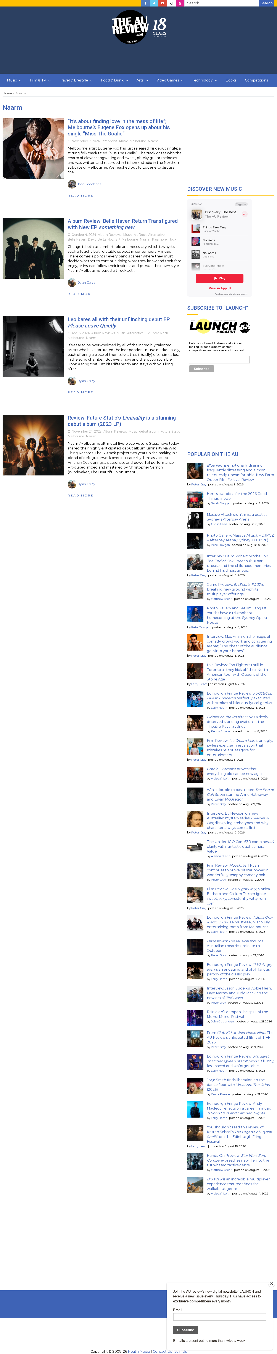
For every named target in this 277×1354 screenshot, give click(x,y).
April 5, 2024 (81, 333)
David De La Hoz (101, 239)
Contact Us (162, 1351)
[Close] (271, 1283)
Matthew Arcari (221, 599)
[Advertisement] (138, 59)
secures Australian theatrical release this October (235, 946)
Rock (172, 239)
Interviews (109, 141)
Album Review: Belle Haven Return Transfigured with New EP (123, 224)
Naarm (153, 141)
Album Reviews (109, 235)
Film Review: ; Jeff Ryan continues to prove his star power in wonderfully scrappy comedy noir (238, 870)
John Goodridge (222, 1021)
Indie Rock (160, 333)
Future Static (170, 431)
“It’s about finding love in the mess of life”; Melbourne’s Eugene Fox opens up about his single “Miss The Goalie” (119, 127)
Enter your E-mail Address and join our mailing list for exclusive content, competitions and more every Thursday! (216, 347)
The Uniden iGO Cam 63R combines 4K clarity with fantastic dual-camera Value (240, 846)
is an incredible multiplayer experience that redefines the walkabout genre (238, 1184)
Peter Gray (198, 484)
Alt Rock (140, 235)
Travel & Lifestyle (73, 80)
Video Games (167, 80)
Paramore (159, 239)
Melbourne (138, 141)
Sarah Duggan (221, 503)
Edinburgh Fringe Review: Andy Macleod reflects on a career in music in (239, 1108)
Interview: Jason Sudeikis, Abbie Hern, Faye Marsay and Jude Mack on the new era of (239, 993)
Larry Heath (199, 684)
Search (267, 3)
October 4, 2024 (84, 235)
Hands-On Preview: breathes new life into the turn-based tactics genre (238, 1160)
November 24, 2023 (86, 431)
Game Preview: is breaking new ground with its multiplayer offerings (235, 589)
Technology (202, 80)
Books (231, 80)
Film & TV (38, 80)
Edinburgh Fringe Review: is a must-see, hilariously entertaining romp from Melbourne (240, 922)
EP (117, 239)
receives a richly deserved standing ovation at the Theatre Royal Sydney (237, 722)
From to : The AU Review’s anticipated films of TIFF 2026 (240, 1037)
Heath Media (139, 1351)
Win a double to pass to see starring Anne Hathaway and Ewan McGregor (240, 794)
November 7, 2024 (86, 141)
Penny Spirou (220, 731)
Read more (80, 195)
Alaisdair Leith (220, 778)
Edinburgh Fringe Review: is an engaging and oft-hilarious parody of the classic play (239, 969)
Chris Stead (219, 524)
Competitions (256, 80)
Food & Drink (112, 80)
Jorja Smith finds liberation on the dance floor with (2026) (238, 1085)
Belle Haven (77, 239)
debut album (149, 431)
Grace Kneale (220, 1094)
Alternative (156, 235)
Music (12, 80)
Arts (140, 80)
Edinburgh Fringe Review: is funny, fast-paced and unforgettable (240, 1061)
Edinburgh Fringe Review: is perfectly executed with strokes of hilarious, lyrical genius (239, 698)
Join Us (181, 1351)
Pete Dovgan (220, 545)
